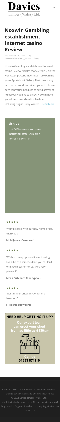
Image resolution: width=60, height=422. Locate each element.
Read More (48, 104)
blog (36, 58)
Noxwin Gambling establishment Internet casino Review (27, 40)
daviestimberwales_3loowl (18, 58)
